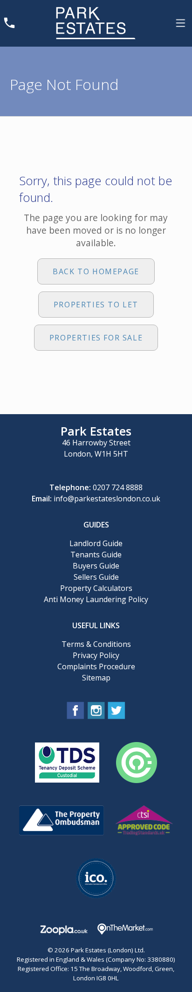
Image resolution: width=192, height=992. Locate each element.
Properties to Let (96, 304)
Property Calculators (96, 588)
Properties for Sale (96, 338)
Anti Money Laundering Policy (96, 599)
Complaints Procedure (96, 666)
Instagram (96, 710)
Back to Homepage (96, 271)
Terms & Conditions (96, 644)
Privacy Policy (96, 655)
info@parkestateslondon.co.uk (107, 498)
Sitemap (96, 678)
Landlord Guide (96, 543)
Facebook (75, 710)
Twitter (116, 710)
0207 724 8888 (118, 487)
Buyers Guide (96, 566)
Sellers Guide (96, 577)
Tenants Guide (96, 554)
